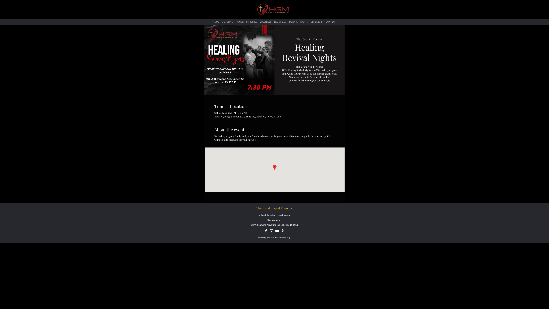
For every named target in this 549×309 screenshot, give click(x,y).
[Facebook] (266, 231)
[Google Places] (283, 231)
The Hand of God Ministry (274, 208)
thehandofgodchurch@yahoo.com (274, 214)
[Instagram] (271, 231)
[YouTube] (277, 231)
